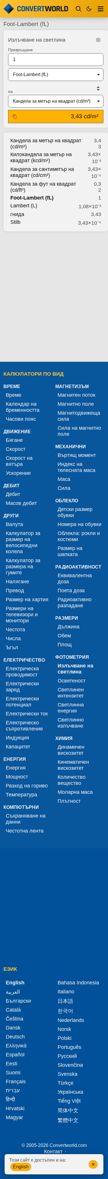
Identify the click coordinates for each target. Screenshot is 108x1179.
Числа (13, 638)
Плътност (69, 801)
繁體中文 (68, 1120)
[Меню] (100, 8)
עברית (13, 1090)
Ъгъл (12, 647)
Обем (64, 636)
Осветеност (72, 681)
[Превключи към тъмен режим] (89, 8)
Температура (21, 795)
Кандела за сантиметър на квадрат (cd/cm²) (42, 172)
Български (18, 1001)
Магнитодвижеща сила (79, 416)
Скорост (15, 449)
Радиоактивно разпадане (75, 602)
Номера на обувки (79, 524)
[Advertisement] (54, 295)
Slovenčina (70, 1065)
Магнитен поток (76, 395)
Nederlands (71, 1020)
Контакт (53, 1151)
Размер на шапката (70, 551)
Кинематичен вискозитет (73, 765)
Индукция (17, 738)
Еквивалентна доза (75, 578)
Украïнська (70, 1092)
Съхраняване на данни (26, 819)
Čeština (14, 1019)
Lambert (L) (23, 206)
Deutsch (15, 1037)
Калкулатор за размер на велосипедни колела (23, 542)
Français (16, 1081)
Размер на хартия (27, 599)
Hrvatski (15, 1108)
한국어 (65, 1011)
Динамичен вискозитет (71, 750)
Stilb (15, 222)
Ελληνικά (16, 1046)
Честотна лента (24, 831)
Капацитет (18, 747)
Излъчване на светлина (75, 669)
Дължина (68, 627)
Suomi (13, 1072)
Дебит (13, 494)
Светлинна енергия (71, 708)
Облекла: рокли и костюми (79, 536)
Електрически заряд (22, 687)
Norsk (64, 1029)
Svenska (67, 1074)
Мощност (17, 777)
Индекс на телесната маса (76, 467)
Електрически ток (27, 714)
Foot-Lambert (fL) (32, 198)
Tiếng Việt (69, 1101)
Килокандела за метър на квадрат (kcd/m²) (41, 157)
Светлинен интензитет (71, 693)
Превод (15, 590)
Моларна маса (75, 792)
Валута (14, 524)
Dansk (13, 1028)
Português (69, 1047)
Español (15, 1055)
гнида (17, 214)
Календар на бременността (22, 407)
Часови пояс (21, 419)
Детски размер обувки (75, 512)
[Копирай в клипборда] (15, 116)
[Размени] (98, 88)
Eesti (11, 1064)
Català (13, 1010)
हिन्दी (10, 1099)
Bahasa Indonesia (78, 983)
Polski (64, 1038)
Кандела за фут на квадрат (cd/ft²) (43, 187)
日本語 (65, 1001)
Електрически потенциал (22, 702)
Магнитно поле (76, 404)
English (21, 1166)
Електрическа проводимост (22, 672)
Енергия (16, 768)
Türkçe (65, 1083)
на (10, 91)
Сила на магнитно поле (79, 431)
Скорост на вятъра (19, 461)
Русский (67, 1056)
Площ (65, 644)
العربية (13, 992)
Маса (64, 479)
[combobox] (51, 74)
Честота (15, 629)
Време (13, 395)
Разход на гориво (27, 786)
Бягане (14, 440)
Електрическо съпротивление (24, 726)
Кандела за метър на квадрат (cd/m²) (45, 144)
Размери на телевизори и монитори (22, 614)
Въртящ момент (77, 455)
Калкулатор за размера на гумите (23, 566)
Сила (64, 488)
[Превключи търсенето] (78, 8)
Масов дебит (21, 503)
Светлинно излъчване (71, 723)
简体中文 (68, 1110)
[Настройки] (98, 40)
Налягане (17, 581)
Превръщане (20, 49)
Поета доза (71, 590)
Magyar (14, 1117)
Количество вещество (72, 780)
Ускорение (18, 473)
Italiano (66, 992)
